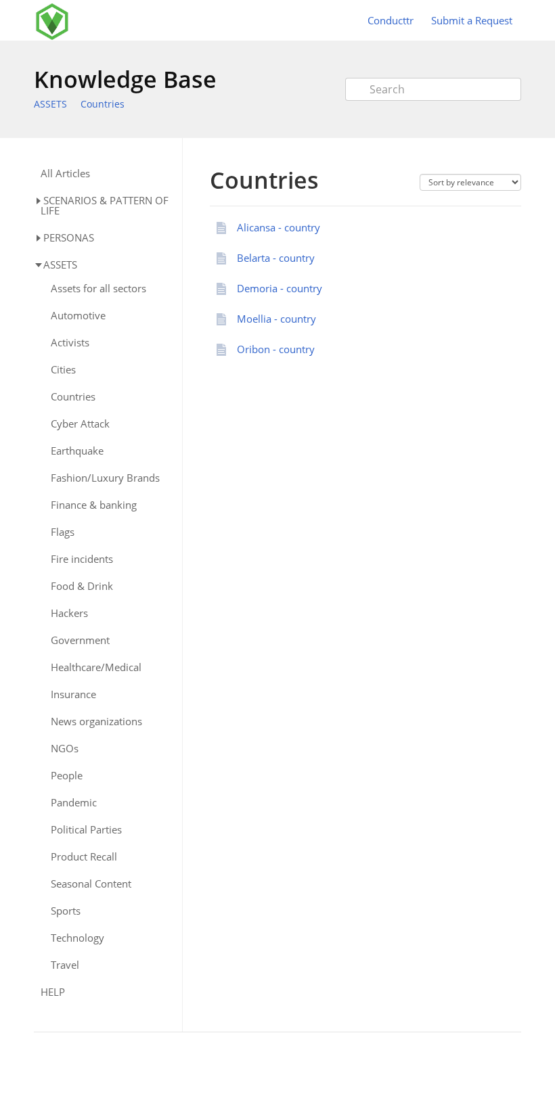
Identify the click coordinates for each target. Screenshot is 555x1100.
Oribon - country (276, 349)
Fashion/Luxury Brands (105, 478)
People (67, 776)
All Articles (65, 173)
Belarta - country (276, 258)
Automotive (78, 316)
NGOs (65, 748)
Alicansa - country (278, 227)
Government (80, 640)
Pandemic (74, 803)
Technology (77, 938)
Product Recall (84, 857)
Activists (70, 343)
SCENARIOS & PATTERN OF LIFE (105, 205)
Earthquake (77, 451)
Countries (103, 103)
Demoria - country (279, 288)
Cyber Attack (80, 424)
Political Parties (86, 830)
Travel (65, 965)
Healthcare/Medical (96, 667)
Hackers (69, 613)
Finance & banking (94, 505)
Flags (62, 532)
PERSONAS (68, 237)
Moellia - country (276, 318)
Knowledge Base (125, 79)
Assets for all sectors (98, 288)
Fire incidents (82, 559)
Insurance (73, 694)
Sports (66, 911)
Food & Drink (82, 586)
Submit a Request (471, 20)
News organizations (96, 721)
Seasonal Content (91, 884)
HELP (53, 992)
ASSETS (50, 103)
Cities (63, 370)
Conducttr (391, 20)
